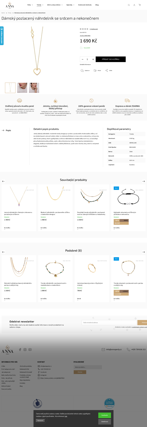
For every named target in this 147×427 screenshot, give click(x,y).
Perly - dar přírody (7, 378)
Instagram (25, 349)
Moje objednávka (25, 380)
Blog (21, 386)
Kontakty (22, 383)
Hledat (80, 372)
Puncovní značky (6, 389)
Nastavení (40, 420)
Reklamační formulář (26, 372)
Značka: (85, 36)
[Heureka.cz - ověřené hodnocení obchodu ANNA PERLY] (109, 403)
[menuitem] (30, 5)
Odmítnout (104, 422)
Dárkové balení (6, 386)
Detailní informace (85, 65)
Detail (79, 299)
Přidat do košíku (110, 59)
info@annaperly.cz (114, 349)
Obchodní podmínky (26, 366)
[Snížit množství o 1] (82, 59)
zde (66, 416)
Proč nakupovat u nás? (8, 369)
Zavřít (135, 77)
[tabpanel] (19, 207)
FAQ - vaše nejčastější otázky (8, 382)
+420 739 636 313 (138, 349)
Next (144, 181)
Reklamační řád (24, 369)
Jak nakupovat (6, 372)
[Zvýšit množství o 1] (93, 59)
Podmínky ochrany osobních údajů (25, 376)
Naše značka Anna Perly (9, 375)
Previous (3, 181)
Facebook (20, 349)
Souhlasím (105, 415)
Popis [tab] (8, 130)
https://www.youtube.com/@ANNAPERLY (30, 349)
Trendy (131, 134)
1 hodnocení (94, 29)
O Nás (3, 366)
